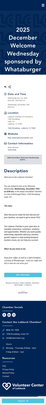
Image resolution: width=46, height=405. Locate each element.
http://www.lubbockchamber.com (20, 138)
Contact (5, 376)
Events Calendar (25, 283)
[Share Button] (9, 86)
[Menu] (43, 5)
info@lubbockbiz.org (15, 338)
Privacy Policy (8, 369)
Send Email (12, 150)
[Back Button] (5, 87)
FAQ (4, 366)
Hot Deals (35, 283)
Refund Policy (8, 373)
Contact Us (28, 285)
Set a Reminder (23, 274)
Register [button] (21, 401)
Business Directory (12, 283)
